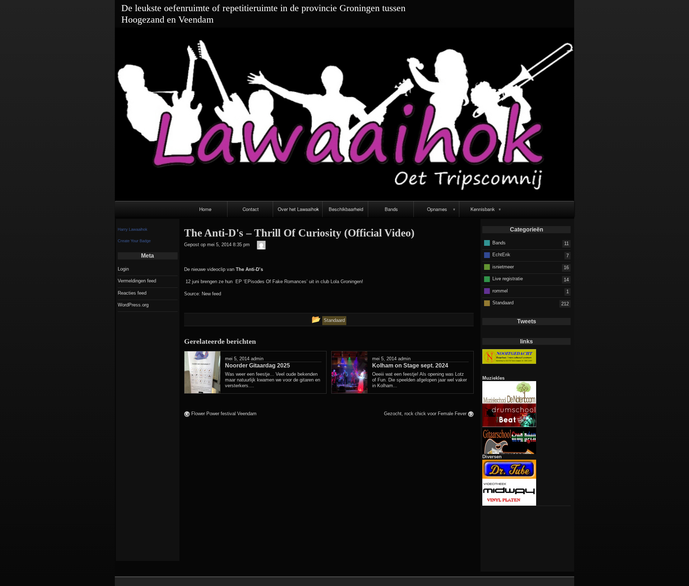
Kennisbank (482, 209)
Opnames (437, 209)
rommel (500, 291)
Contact (251, 209)
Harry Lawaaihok (132, 229)
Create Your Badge (134, 241)
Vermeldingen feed (137, 280)
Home (205, 209)
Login (123, 269)
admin (257, 358)
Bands (391, 209)
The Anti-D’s (249, 269)
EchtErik (501, 254)
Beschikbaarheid (346, 209)
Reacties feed (132, 293)
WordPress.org (133, 305)
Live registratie (507, 278)
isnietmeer (503, 266)
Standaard (503, 302)
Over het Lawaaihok (298, 209)
